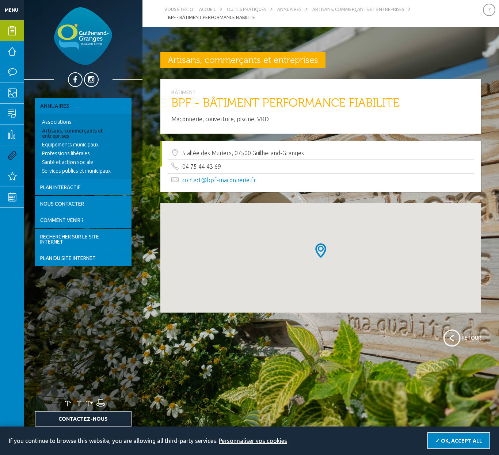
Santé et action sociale (67, 162)
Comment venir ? (62, 220)
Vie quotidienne (35, 72)
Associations (57, 122)
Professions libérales (66, 153)
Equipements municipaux (70, 145)
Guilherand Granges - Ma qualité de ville (83, 36)
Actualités (35, 176)
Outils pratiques (35, 155)
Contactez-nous (83, 419)
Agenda (35, 197)
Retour (471, 338)
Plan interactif (60, 187)
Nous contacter (62, 204)
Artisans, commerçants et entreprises (72, 133)
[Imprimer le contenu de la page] (100, 403)
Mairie (34, 51)
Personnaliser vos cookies (253, 440)
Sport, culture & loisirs (35, 114)
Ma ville (35, 93)
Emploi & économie (35, 134)
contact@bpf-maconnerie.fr (219, 180)
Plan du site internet (68, 258)
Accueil (207, 9)
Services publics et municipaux (76, 171)
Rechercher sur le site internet (69, 239)
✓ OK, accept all (458, 441)
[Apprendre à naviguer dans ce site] (489, 10)
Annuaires (54, 106)
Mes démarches (35, 30)
